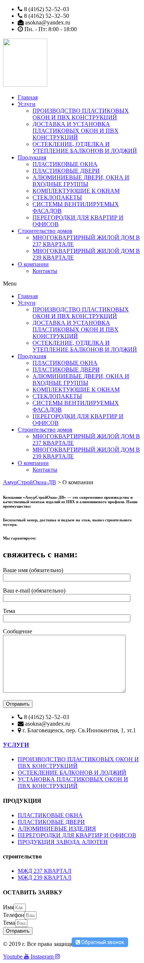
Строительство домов (45, 231)
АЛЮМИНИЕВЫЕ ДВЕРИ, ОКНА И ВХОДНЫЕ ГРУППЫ (80, 180)
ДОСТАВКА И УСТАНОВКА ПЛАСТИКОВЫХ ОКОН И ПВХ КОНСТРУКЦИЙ (75, 131)
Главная (28, 97)
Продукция (32, 157)
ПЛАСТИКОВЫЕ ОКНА (64, 164)
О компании (33, 264)
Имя (8, 907)
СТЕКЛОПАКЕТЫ (57, 197)
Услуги (26, 104)
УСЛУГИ (16, 745)
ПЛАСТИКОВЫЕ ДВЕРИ (66, 171)
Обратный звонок (102, 942)
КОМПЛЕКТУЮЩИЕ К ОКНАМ (76, 191)
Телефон (13, 915)
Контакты (44, 271)
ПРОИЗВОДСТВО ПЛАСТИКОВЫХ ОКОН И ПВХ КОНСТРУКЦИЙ (80, 114)
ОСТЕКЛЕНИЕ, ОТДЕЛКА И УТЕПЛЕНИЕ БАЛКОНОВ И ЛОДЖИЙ (84, 147)
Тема (9, 923)
